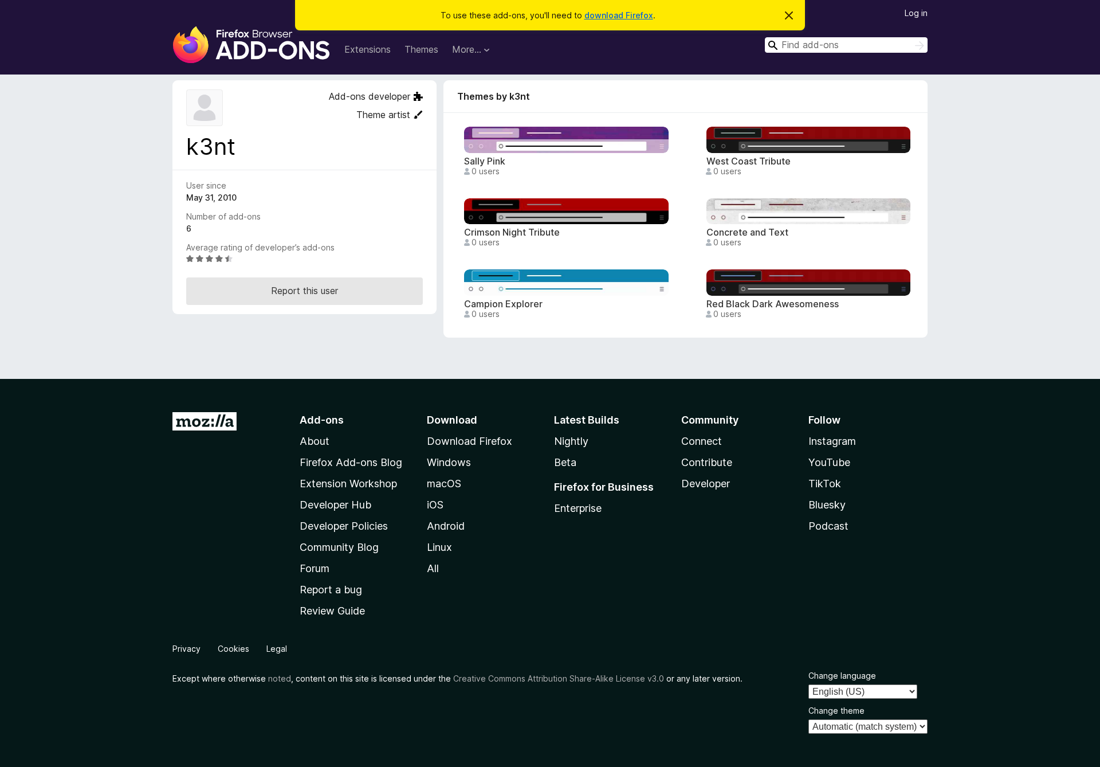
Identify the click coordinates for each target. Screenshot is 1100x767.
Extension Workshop (348, 484)
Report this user (304, 290)
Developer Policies (344, 526)
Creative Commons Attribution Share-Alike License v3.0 (558, 678)
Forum (314, 568)
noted (279, 678)
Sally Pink (484, 161)
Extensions (367, 49)
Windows (449, 462)
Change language (842, 675)
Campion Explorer (503, 304)
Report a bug (331, 590)
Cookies (233, 648)
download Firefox (618, 15)
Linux (439, 547)
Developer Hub (335, 505)
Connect (701, 441)
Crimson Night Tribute (512, 232)
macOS (444, 484)
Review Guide (332, 611)
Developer (705, 484)
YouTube (829, 462)
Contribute (706, 462)
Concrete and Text (747, 232)
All (433, 568)
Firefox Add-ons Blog (351, 462)
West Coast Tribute (748, 161)
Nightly (571, 441)
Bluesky (827, 505)
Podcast (828, 526)
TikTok (824, 484)
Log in (916, 13)
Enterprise (578, 508)
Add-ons (322, 420)
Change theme (836, 710)
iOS (435, 505)
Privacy (186, 648)
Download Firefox (469, 441)
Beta (565, 462)
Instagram (832, 441)
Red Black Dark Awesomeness (772, 304)
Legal (276, 648)
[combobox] (846, 45)
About (314, 441)
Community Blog (339, 547)
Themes (421, 49)
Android (446, 526)
